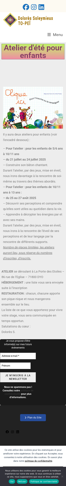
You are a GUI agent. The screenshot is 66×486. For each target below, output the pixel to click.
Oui (12, 481)
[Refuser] (62, 476)
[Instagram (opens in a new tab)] (34, 7)
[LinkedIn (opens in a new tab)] (41, 7)
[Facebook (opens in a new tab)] (26, 7)
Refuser (22, 481)
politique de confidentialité (38, 461)
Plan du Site (34, 417)
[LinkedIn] (17, 432)
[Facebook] (7, 432)
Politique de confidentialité (44, 481)
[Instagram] (12, 432)
